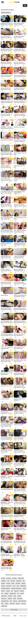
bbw (2, 603)
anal (11, 601)
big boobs (19, 598)
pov (12, 591)
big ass (15, 601)
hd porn (3, 585)
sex (2, 593)
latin (18, 585)
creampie (18, 583)
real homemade (22, 601)
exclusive (8, 578)
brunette (13, 580)
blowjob (6, 593)
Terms (15, 615)
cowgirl (3, 578)
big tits (22, 593)
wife (24, 580)
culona (24, 588)
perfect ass (4, 606)
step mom (3, 598)
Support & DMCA (6, 615)
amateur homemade (16, 588)
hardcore (12, 603)
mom (14, 585)
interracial (18, 580)
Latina (14, 2)
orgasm (23, 583)
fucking (8, 583)
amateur (10, 598)
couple (19, 596)
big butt (16, 591)
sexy (15, 596)
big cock (23, 603)
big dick (18, 603)
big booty (9, 585)
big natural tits (4, 601)
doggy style (13, 593)
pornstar (14, 578)
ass (18, 593)
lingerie (3, 583)
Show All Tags (14, 609)
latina (14, 598)
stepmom (3, 580)
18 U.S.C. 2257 (22, 615)
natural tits (3, 596)
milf (8, 580)
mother (6, 603)
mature (3, 591)
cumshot (10, 596)
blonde (8, 591)
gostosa (22, 591)
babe (12, 583)
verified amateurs (5, 588)
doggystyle (23, 585)
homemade (20, 578)
